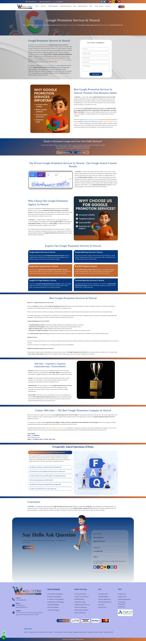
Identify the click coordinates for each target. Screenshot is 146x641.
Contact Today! (70, 25)
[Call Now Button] (4, 638)
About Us (43, 6)
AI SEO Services (98, 6)
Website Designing (52, 6)
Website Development (65, 6)
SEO (74, 6)
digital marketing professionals (91, 119)
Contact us (58, 148)
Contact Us (108, 6)
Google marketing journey (50, 65)
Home (36, 6)
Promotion (90, 108)
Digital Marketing (82, 6)
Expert (106, 25)
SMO (90, 6)
